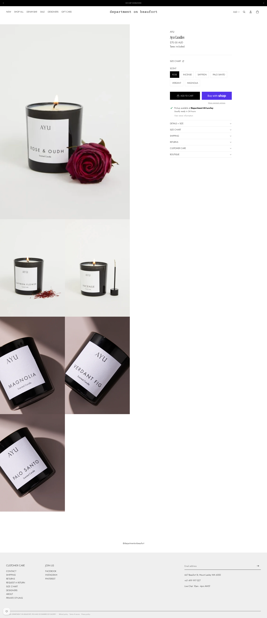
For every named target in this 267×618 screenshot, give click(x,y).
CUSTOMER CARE (178, 148)
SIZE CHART (175, 129)
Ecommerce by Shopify (47, 614)
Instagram (51, 574)
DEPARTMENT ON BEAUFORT (21, 614)
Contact (11, 571)
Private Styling (14, 597)
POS (33, 614)
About (9, 594)
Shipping (174, 136)
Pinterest (50, 578)
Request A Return (15, 582)
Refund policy (63, 614)
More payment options (216, 103)
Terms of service (75, 614)
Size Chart (176, 61)
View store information (183, 115)
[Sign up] (258, 566)
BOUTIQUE (174, 154)
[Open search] (244, 12)
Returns (174, 142)
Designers (11, 590)
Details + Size (176, 123)
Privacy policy (85, 614)
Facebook (50, 571)
